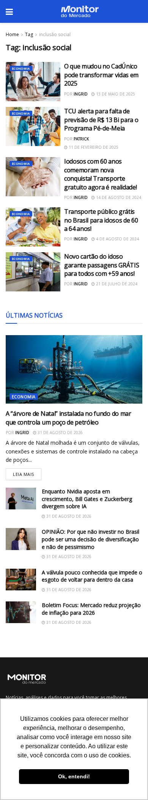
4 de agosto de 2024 (117, 239)
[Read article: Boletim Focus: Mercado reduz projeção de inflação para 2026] (21, 612)
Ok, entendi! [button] (74, 776)
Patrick (81, 139)
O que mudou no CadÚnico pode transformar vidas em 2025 (101, 74)
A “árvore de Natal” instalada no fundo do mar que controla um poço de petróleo (68, 417)
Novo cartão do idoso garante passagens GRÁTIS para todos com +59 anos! (101, 265)
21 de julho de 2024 (116, 283)
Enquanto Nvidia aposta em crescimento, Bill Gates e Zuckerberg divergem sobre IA (87, 499)
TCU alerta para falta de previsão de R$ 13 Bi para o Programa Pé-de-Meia (101, 119)
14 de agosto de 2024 (118, 197)
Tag (29, 34)
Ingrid (81, 94)
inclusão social (55, 34)
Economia (21, 68)
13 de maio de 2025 (115, 94)
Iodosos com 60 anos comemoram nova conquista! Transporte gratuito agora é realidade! (100, 174)
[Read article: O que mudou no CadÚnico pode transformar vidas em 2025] (33, 81)
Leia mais (27, 472)
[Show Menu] (9, 11)
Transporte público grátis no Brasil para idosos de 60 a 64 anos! (101, 220)
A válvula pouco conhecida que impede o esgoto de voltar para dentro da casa (92, 576)
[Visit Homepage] (80, 11)
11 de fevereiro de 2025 (93, 147)
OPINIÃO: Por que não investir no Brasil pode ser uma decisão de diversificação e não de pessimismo (90, 539)
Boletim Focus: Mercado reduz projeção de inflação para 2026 (91, 608)
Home (12, 34)
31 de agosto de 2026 (59, 432)
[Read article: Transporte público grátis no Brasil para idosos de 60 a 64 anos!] (33, 227)
